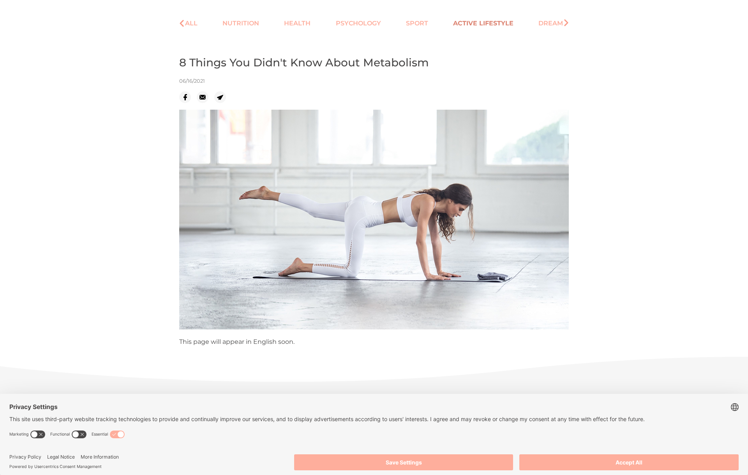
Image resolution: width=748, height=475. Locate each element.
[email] (205, 97)
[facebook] (188, 97)
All (191, 23)
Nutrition (240, 23)
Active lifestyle (483, 23)
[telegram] (223, 97)
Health (297, 23)
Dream (550, 23)
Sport (417, 23)
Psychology (358, 23)
